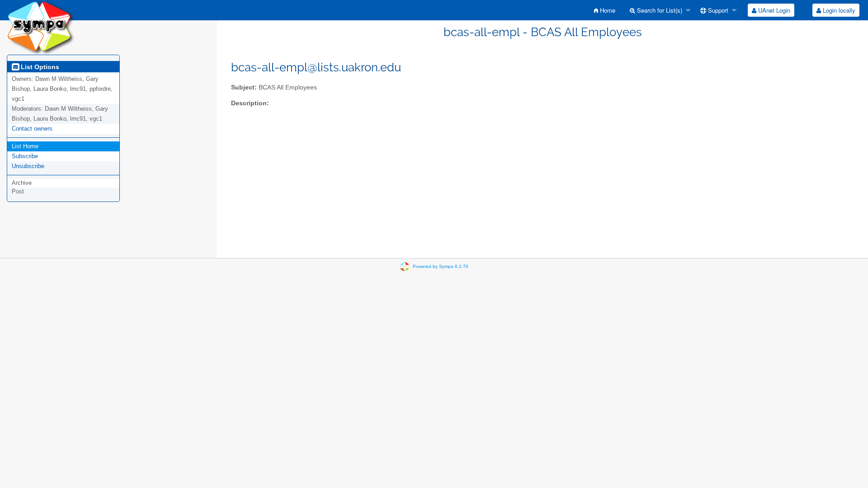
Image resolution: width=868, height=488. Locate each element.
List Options (39, 66)
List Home (25, 146)
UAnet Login (773, 10)
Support (717, 10)
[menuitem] (605, 10)
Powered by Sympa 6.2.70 (440, 266)
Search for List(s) (658, 10)
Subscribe (25, 156)
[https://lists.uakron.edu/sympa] (41, 26)
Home (606, 10)
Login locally (838, 10)
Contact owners (32, 128)
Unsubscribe (28, 166)
